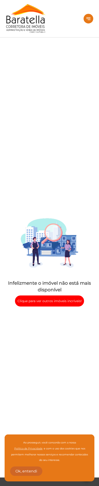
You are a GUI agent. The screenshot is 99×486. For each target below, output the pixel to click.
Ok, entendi (26, 471)
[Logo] (42, 19)
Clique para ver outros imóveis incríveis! (49, 301)
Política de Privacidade (28, 448)
